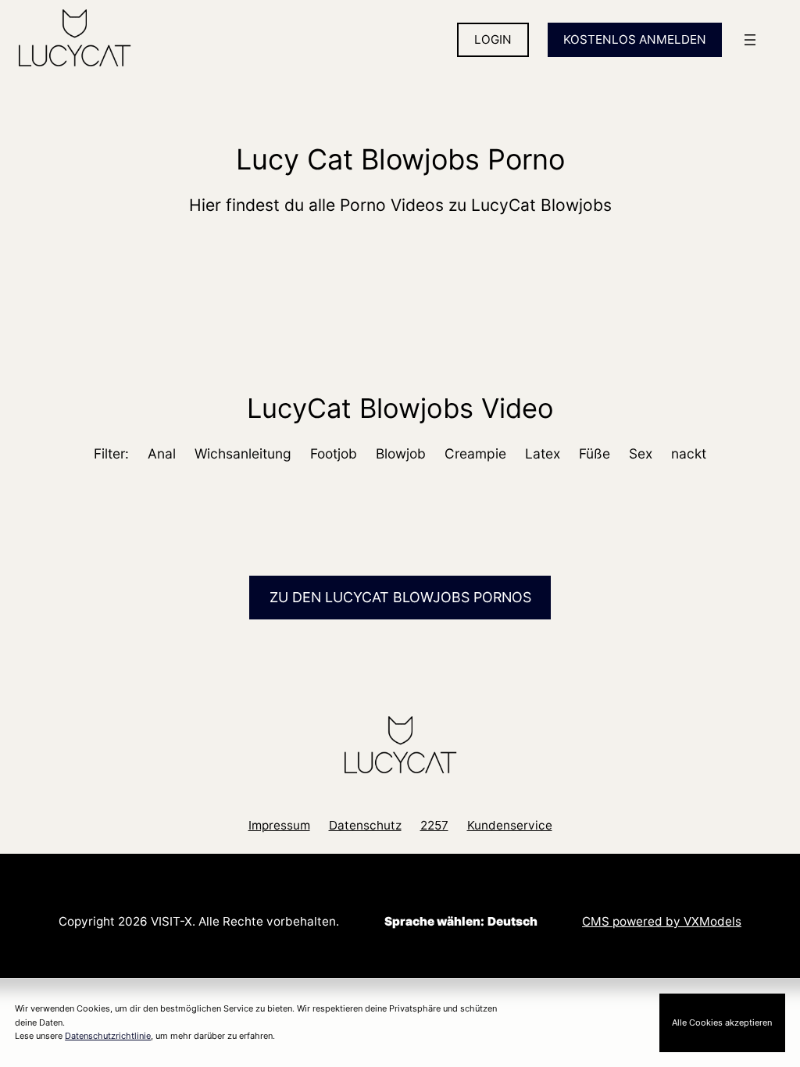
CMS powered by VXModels (661, 921)
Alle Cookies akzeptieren (722, 1022)
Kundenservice (509, 825)
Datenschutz (365, 825)
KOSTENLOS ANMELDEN (634, 39)
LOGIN (493, 39)
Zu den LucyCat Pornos (400, 597)
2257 (434, 825)
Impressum (279, 825)
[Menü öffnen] (750, 39)
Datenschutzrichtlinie (108, 1035)
